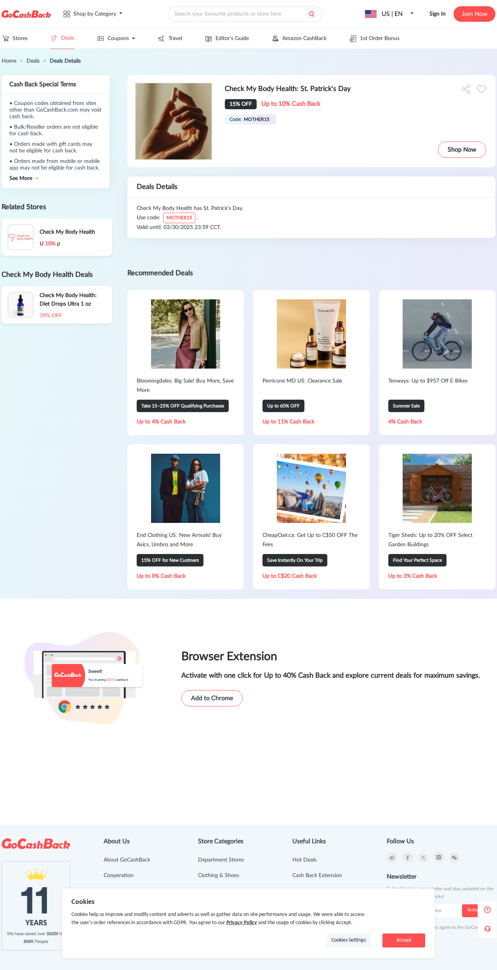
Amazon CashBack (304, 38)
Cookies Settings (348, 940)
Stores (20, 38)
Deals (67, 38)
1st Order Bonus (380, 38)
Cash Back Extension (317, 875)
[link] (9, 61)
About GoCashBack (127, 860)
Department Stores (221, 860)
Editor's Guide (232, 38)
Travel (175, 38)
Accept (404, 940)
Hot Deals (304, 860)
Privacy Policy (241, 923)
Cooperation (119, 875)
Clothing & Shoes (218, 875)
